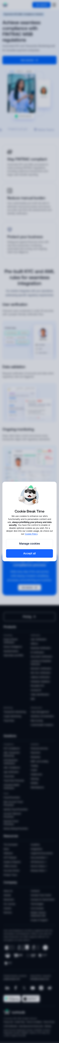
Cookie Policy (31, 534)
